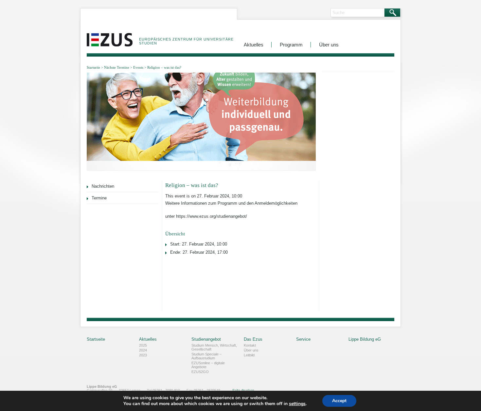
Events (138, 67)
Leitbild (249, 355)
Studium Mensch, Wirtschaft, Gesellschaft (214, 347)
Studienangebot (206, 339)
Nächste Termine (116, 67)
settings (297, 404)
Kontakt (250, 345)
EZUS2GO (200, 372)
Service (303, 339)
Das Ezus (253, 339)
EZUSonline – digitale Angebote (208, 365)
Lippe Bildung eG (364, 339)
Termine (99, 198)
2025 (143, 345)
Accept (339, 401)
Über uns (329, 44)
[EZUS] (110, 35)
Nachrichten (103, 186)
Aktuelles (253, 44)
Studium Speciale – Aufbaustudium (206, 356)
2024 (143, 350)
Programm (291, 44)
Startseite (93, 67)
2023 (143, 355)
